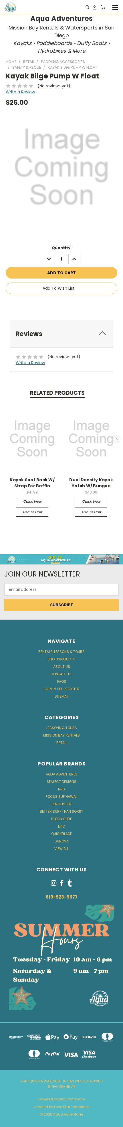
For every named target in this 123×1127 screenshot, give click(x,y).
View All (61, 848)
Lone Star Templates (72, 1106)
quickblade (61, 833)
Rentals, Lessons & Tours (61, 651)
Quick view (32, 501)
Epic (61, 826)
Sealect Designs (61, 781)
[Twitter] (72, 304)
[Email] (52, 304)
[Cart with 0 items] (103, 7)
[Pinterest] (81, 304)
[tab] (61, 334)
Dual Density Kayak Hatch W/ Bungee (91, 483)
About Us (61, 666)
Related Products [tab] (57, 393)
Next (116, 439)
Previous (6, 439)
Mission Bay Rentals (61, 735)
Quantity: (62, 247)
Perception (62, 804)
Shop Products (61, 659)
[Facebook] (43, 304)
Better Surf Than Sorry (61, 811)
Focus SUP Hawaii (62, 796)
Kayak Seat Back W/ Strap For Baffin (32, 483)
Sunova (62, 841)
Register (72, 688)
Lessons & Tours (61, 727)
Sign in (50, 688)
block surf (61, 818)
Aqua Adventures (62, 774)
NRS (61, 789)
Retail (61, 742)
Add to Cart (32, 512)
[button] (61, 559)
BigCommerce (72, 1099)
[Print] (62, 304)
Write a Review (20, 92)
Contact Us (61, 674)
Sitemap (61, 696)
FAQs (61, 681)
